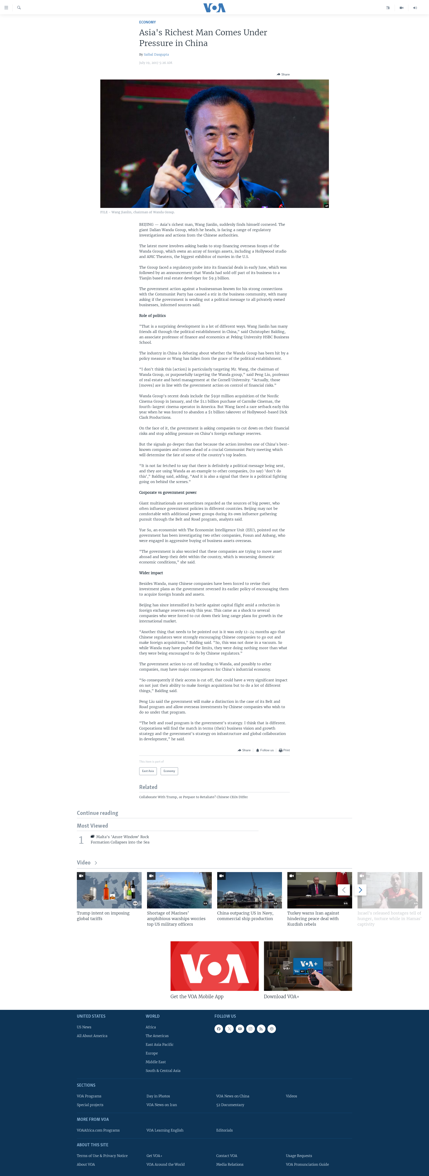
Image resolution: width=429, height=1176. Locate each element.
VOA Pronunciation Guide (307, 1164)
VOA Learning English (165, 1130)
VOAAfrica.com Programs (98, 1130)
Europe (152, 1053)
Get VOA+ (154, 1156)
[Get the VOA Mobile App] (214, 966)
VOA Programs (89, 1096)
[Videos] (401, 7)
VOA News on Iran (162, 1105)
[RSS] (261, 1029)
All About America (92, 1036)
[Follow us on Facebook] (218, 1029)
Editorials (224, 1130)
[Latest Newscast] (415, 7)
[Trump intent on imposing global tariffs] (109, 890)
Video (83, 863)
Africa (151, 1027)
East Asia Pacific (160, 1044)
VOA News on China (232, 1096)
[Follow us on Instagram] (250, 1029)
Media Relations (230, 1164)
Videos (291, 1096)
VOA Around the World (166, 1164)
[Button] (283, 74)
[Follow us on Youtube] (240, 1029)
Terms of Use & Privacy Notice (102, 1156)
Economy (147, 22)
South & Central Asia (163, 1071)
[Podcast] (271, 1029)
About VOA (86, 1164)
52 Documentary (230, 1105)
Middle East (156, 1062)
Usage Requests (299, 1156)
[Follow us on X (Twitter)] (229, 1029)
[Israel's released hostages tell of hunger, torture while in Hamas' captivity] (390, 890)
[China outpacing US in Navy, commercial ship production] (249, 890)
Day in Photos (158, 1096)
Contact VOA (226, 1156)
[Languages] (388, 7)
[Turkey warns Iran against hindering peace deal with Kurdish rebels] (319, 890)
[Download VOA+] (308, 966)
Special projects (90, 1105)
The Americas (157, 1036)
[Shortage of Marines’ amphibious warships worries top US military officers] (179, 890)
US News (84, 1027)
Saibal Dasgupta (156, 54)
